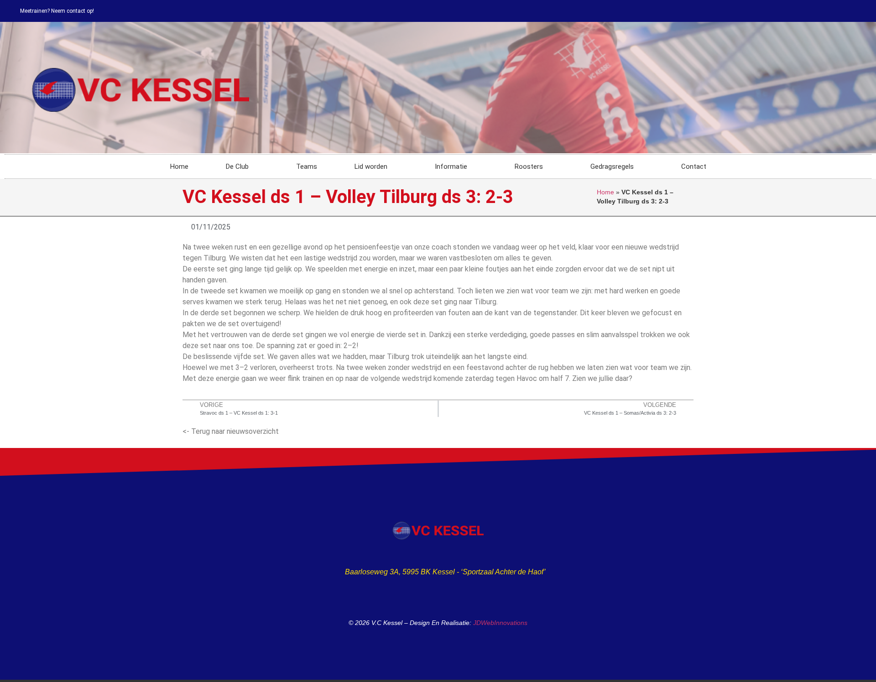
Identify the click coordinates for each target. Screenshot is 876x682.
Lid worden (371, 166)
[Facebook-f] (865, 11)
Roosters (529, 166)
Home (179, 166)
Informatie (451, 166)
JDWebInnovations (500, 622)
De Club (237, 166)
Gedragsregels (612, 166)
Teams (306, 166)
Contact (693, 166)
